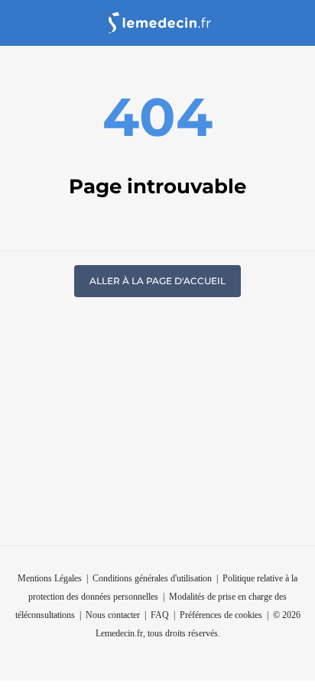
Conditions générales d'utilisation (152, 578)
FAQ (160, 615)
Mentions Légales (50, 578)
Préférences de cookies (221, 615)
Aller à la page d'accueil (157, 280)
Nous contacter (113, 615)
